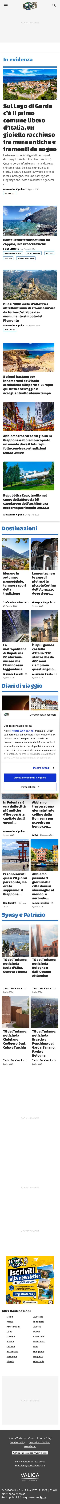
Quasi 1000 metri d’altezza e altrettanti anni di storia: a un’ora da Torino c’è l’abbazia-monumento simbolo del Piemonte (29, 312)
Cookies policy (17, 1442)
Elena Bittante (11, 248)
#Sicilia (8, 258)
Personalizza (28, 787)
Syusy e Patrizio (23, 914)
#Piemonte (10, 329)
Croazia (11, 1346)
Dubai (36, 1331)
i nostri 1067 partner (22, 730)
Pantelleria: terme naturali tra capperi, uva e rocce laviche (26, 242)
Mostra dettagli (41, 767)
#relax (49, 253)
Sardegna (12, 1356)
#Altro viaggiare (13, 253)
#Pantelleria (34, 253)
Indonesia (38, 1321)
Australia (38, 1316)
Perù (35, 1346)
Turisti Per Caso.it (13, 988)
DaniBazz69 (9, 902)
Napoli (10, 1341)
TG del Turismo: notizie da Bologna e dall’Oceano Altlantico (44, 967)
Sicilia (10, 1316)
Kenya (10, 1321)
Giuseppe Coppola (42, 602)
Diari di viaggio (22, 685)
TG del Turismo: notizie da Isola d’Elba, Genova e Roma (15, 965)
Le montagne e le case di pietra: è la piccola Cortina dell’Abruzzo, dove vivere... (44, 583)
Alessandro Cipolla (13, 189)
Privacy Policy (44, 1438)
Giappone (38, 1351)
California (38, 1336)
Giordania (38, 1361)
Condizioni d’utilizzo (39, 1442)
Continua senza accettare (43, 714)
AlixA (35, 834)
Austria (37, 1326)
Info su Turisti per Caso (20, 1438)
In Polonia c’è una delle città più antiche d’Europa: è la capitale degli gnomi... (14, 812)
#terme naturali (26, 258)
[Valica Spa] (30, 1480)
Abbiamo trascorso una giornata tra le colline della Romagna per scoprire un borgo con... (43, 814)
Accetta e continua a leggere (30, 777)
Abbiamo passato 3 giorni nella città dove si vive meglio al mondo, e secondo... (43, 886)
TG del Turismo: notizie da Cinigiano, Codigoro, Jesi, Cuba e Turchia (15, 1039)
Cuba (9, 1331)
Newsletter (30, 1446)
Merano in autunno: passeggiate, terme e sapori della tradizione (14, 583)
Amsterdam (13, 1326)
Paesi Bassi (39, 1341)
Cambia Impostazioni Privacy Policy (30, 1453)
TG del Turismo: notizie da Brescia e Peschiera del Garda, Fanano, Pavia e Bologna (44, 1043)
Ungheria (38, 1356)
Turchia (11, 1336)
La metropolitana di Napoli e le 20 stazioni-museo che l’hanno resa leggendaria (14, 657)
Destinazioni (19, 528)
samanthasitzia (40, 902)
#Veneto (10, 193)
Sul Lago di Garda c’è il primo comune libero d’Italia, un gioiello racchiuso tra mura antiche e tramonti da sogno (30, 127)
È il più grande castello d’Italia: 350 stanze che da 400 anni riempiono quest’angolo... (44, 657)
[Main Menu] (5, 5)
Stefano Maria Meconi (15, 602)
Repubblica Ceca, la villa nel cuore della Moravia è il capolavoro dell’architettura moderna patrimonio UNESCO (26, 501)
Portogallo (12, 1351)
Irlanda (10, 1361)
